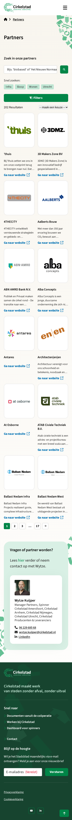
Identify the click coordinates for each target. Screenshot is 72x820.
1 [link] (7, 526)
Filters (37, 98)
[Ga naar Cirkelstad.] (5, 19)
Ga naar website (15, 175)
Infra (8, 87)
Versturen (56, 772)
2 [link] (15, 526)
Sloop (20, 87)
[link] (45, 526)
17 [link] (37, 526)
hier (21, 560)
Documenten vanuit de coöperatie (29, 716)
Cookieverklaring (13, 799)
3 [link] (22, 526)
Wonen (33, 87)
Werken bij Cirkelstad (21, 722)
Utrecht (47, 87)
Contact (12, 739)
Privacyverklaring (14, 792)
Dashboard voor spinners (23, 728)
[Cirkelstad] (17, 7)
